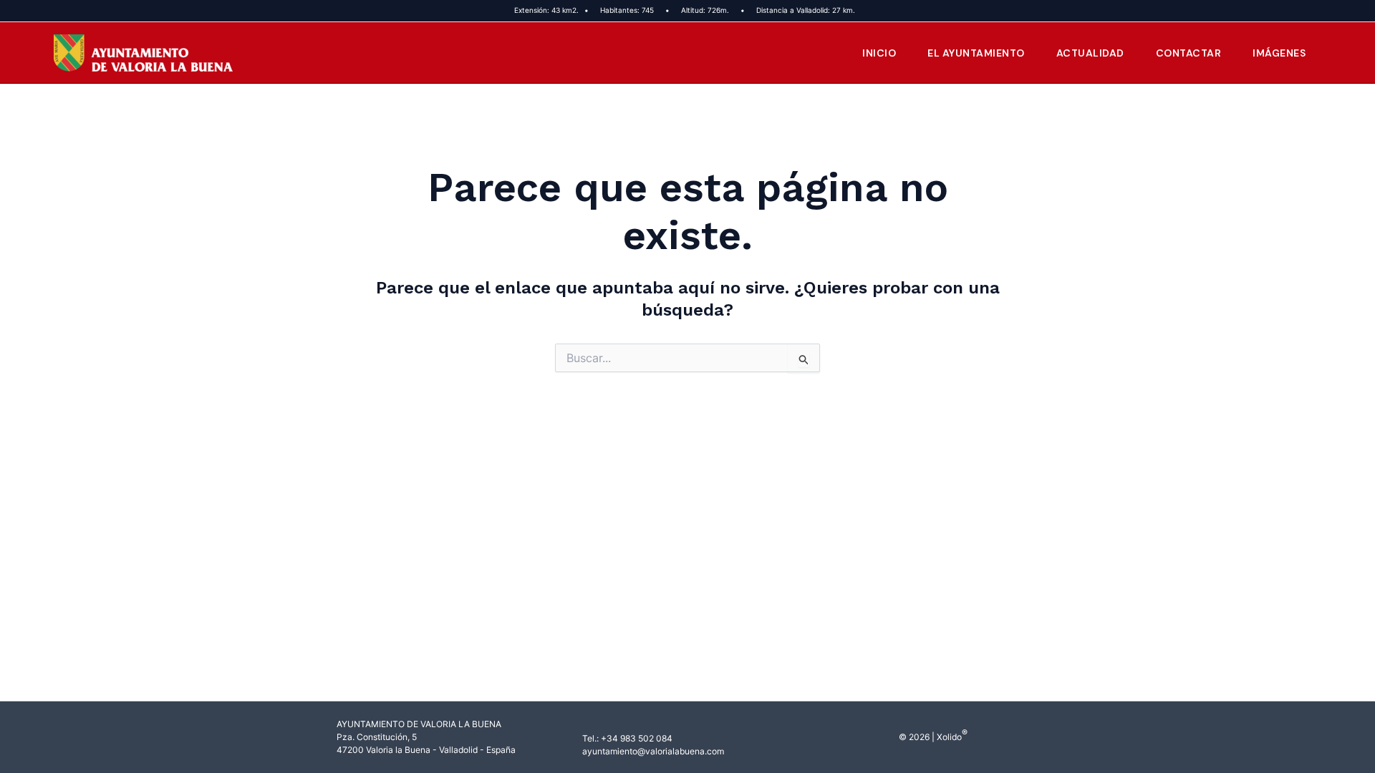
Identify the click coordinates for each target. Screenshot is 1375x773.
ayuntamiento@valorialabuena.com (653, 751)
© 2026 (914, 736)
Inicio (879, 53)
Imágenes (1279, 53)
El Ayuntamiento (976, 53)
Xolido (949, 736)
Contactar (1189, 53)
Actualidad (1090, 53)
